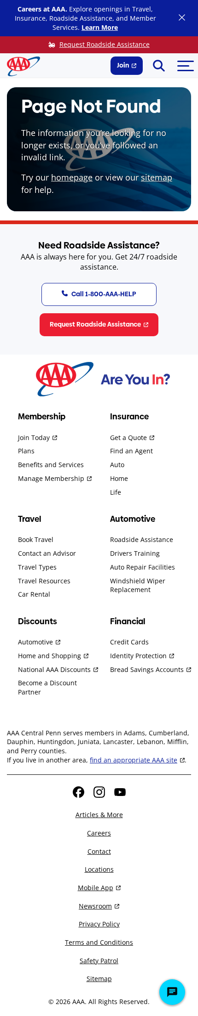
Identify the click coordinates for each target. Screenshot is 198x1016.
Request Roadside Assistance (104, 44)
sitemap (156, 177)
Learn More (100, 27)
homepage (72, 177)
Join (123, 65)
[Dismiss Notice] (182, 18)
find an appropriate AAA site (133, 760)
